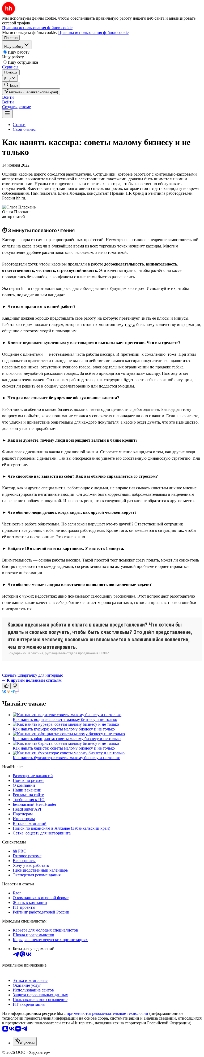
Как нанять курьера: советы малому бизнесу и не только (64, 729)
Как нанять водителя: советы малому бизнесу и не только (65, 719)
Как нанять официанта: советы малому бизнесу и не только (67, 738)
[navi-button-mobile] (7, 113)
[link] (11, 85)
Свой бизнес (24, 129)
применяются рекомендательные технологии (107, 1013)
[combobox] (25, 1041)
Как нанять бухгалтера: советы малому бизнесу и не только (66, 757)
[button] (8, 97)
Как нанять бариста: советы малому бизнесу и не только (64, 748)
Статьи (19, 124)
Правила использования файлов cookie (93, 32)
